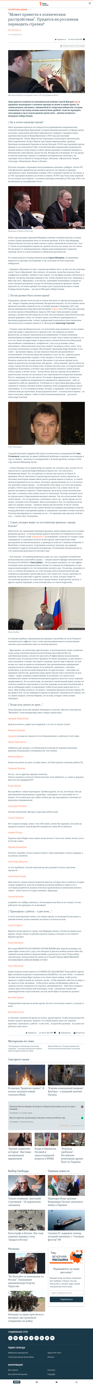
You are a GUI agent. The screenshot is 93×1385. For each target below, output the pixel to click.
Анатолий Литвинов (17, 806)
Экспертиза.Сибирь (17, 10)
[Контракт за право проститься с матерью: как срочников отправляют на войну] (26, 1301)
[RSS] (42, 1338)
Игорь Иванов (14, 786)
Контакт (51, 1357)
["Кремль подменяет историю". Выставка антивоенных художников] (20, 1139)
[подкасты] (36, 1382)
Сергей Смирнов (16, 818)
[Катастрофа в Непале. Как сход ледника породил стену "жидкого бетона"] (26, 1220)
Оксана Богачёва (16, 897)
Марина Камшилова (17, 847)
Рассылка (51, 1370)
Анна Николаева (15, 943)
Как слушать (13, 1370)
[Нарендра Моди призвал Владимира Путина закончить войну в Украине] (66, 1185)
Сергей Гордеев (15, 925)
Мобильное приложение (18, 1353)
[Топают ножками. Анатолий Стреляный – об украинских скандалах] (26, 1185)
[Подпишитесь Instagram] (36, 1338)
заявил (54, 309)
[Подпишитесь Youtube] (26, 1338)
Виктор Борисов (14, 30)
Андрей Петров (15, 833)
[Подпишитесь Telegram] (31, 1338)
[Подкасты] (47, 1338)
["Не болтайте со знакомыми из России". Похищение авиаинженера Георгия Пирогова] (26, 1263)
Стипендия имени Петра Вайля (21, 1357)
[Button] (60, 39)
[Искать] (76, 1382)
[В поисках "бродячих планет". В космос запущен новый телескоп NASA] (26, 1075)
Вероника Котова (16, 1012)
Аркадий (12, 736)
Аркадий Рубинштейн (18, 719)
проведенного (38, 537)
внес (76, 102)
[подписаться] (52, 1338)
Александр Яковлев (17, 876)
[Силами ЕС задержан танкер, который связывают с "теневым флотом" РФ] (66, 1220)
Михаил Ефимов (15, 757)
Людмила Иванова (16, 768)
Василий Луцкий (16, 998)
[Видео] (56, 1382)
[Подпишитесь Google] (10, 1338)
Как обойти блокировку (17, 1374)
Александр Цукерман (18, 862)
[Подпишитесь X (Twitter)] (21, 1338)
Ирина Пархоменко (17, 742)
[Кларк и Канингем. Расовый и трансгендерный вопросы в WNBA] (46, 1139)
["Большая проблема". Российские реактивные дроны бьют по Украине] (73, 1139)
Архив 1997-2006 (54, 1353)
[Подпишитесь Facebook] (15, 1338)
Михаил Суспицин (16, 730)
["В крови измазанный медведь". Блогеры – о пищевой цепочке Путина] (66, 1075)
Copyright (51, 1374)
